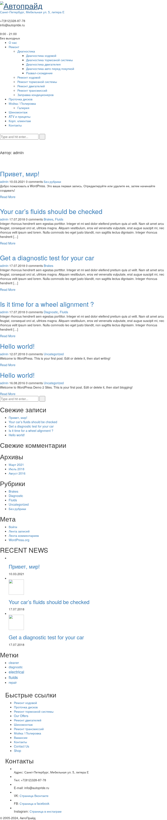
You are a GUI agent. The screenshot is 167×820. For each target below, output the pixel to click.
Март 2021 (16, 464)
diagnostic (16, 667)
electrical (16, 672)
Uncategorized (54, 354)
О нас (13, 42)
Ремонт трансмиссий (32, 90)
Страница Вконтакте (34, 795)
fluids (13, 677)
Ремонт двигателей (31, 86)
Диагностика (26, 51)
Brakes (48, 219)
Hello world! (17, 346)
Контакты (15, 125)
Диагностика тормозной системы (49, 60)
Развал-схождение (39, 73)
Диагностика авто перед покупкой (50, 68)
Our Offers (21, 716)
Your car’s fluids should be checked (51, 211)
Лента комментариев (24, 535)
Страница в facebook (34, 803)
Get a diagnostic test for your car (47, 257)
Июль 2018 (16, 469)
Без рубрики (52, 181)
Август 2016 (17, 473)
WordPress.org (19, 540)
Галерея (23, 108)
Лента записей (19, 531)
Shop (17, 750)
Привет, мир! (19, 173)
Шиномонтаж (18, 112)
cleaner (14, 662)
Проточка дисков (20, 99)
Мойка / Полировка (22, 103)
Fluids (59, 219)
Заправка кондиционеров (35, 95)
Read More (7, 197)
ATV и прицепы (19, 116)
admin (4, 181)
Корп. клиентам (20, 121)
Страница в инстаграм (46, 811)
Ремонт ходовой (28, 77)
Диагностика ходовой (41, 55)
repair (13, 682)
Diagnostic (51, 312)
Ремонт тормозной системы (37, 81)
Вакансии (20, 737)
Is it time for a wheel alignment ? (47, 304)
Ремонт (14, 47)
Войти (13, 527)
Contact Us (21, 746)
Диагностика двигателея (43, 64)
